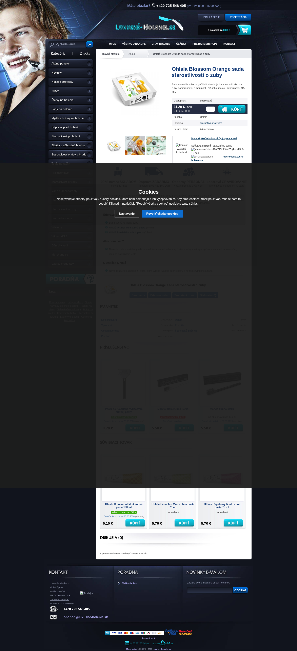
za (219, 30)
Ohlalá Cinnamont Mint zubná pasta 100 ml (123, 506)
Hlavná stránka (111, 54)
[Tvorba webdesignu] (163, 645)
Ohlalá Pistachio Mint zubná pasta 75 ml (173, 506)
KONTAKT (229, 43)
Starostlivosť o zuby (211, 123)
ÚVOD (112, 43)
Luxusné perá (148, 638)
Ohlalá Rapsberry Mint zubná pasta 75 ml (222, 506)
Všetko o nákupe (134, 43)
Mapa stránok (132, 649)
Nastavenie (127, 213)
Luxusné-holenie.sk (162, 649)
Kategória (56, 54)
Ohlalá (131, 54)
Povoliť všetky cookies (162, 213)
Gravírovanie (161, 43)
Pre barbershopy (205, 43)
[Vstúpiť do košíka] (245, 30)
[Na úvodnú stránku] (149, 23)
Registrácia (238, 17)
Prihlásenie (211, 17)
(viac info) (139, 516)
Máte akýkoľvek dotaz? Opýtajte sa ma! (214, 138)
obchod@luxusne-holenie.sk (86, 617)
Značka (85, 54)
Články (181, 43)
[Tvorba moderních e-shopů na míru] (137, 645)
